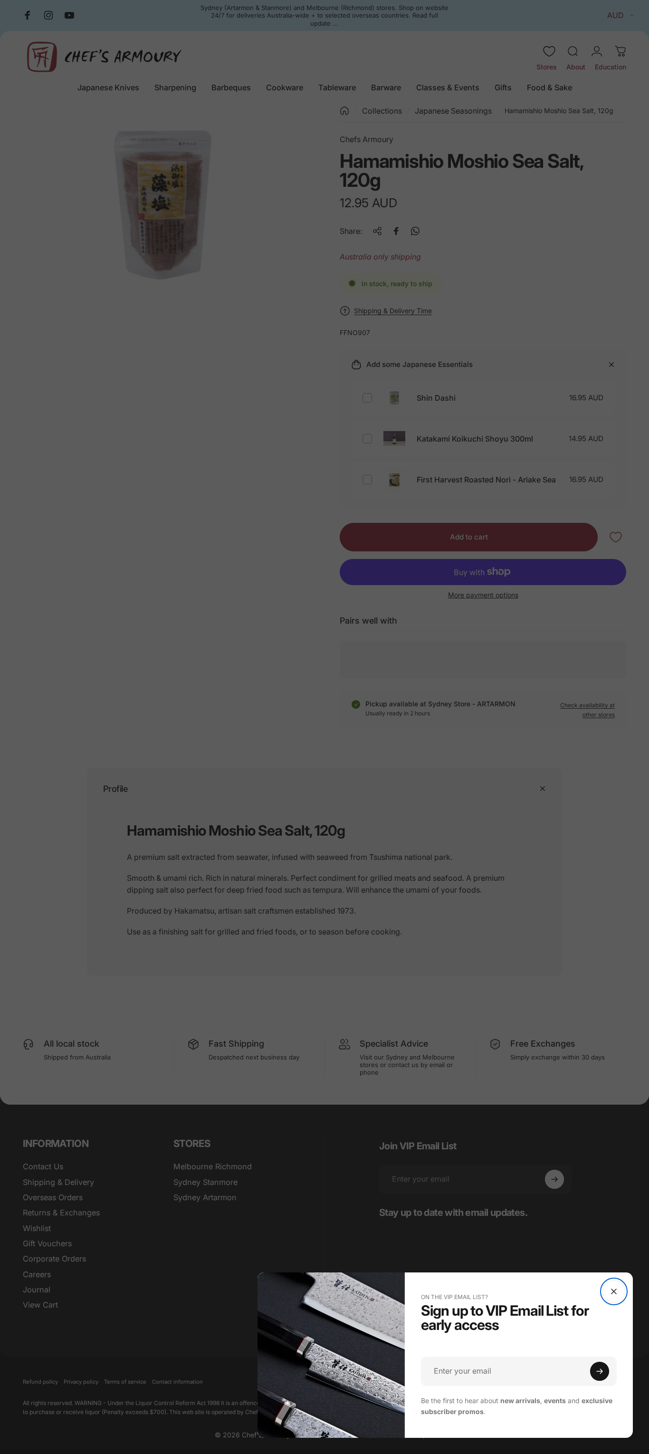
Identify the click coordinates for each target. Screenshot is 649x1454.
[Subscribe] (599, 1371)
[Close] (613, 1291)
